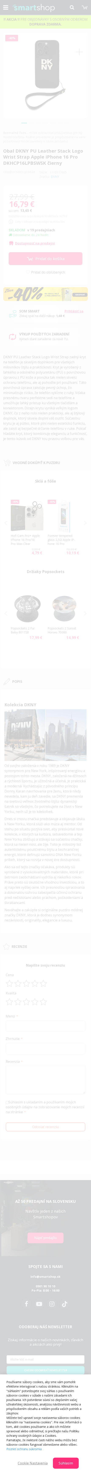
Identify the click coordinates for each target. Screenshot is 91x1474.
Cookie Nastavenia (33, 1463)
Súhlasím (66, 1463)
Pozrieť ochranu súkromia (24, 1449)
